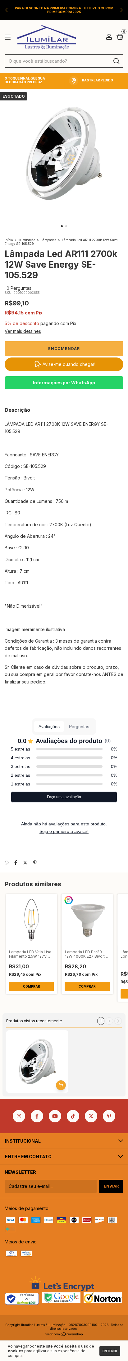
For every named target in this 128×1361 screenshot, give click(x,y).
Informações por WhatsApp (64, 382)
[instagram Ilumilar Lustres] (19, 1116)
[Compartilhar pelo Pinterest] (35, 862)
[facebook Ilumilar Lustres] (37, 1116)
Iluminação (26, 240)
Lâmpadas (48, 240)
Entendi (110, 1351)
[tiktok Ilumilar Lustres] (73, 1116)
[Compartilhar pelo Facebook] (15, 862)
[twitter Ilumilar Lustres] (91, 1116)
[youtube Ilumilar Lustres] (55, 1116)
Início (9, 240)
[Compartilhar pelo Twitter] (25, 862)
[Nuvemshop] (64, 1334)
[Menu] (9, 37)
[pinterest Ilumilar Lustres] (109, 1116)
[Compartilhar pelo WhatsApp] (6, 862)
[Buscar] (116, 61)
